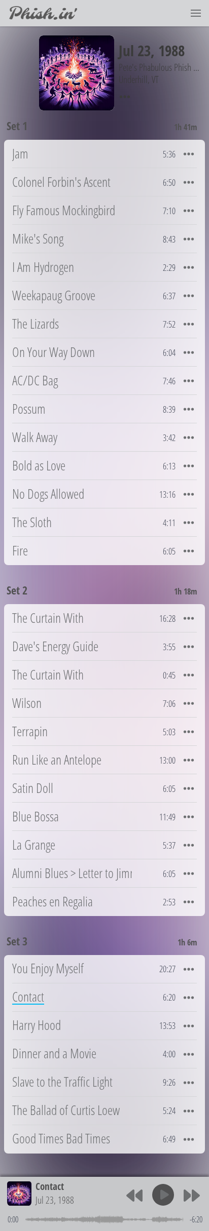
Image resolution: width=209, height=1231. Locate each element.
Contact (50, 1186)
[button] (196, 13)
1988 (171, 50)
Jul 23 (135, 50)
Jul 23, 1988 (55, 1200)
